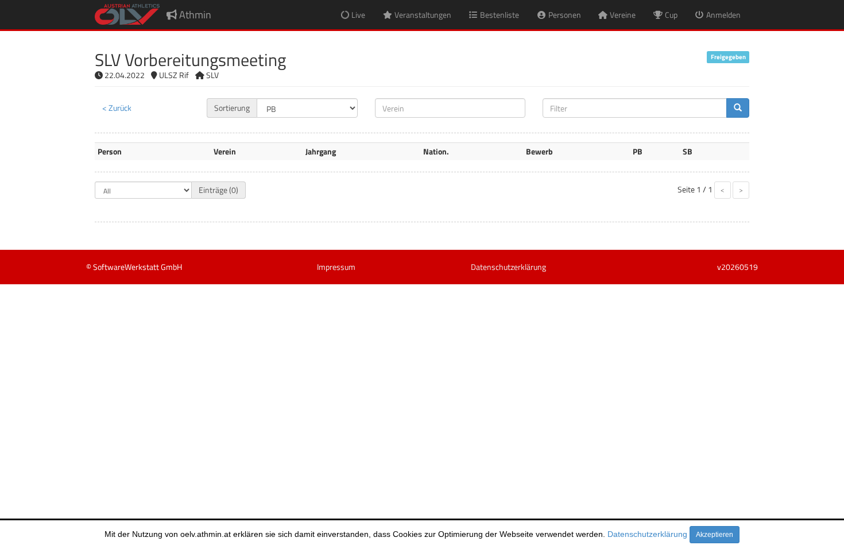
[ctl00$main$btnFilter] (737, 108)
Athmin (194, 14)
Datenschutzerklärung (647, 534)
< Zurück (116, 108)
